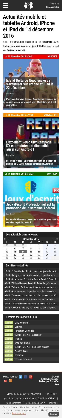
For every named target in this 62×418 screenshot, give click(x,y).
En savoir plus (19, 413)
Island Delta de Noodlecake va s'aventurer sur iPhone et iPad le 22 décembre (29, 84)
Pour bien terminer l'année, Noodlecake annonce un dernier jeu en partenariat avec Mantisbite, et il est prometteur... (31, 102)
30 (23, 245)
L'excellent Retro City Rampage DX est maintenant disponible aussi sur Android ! (28, 145)
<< (5, 239)
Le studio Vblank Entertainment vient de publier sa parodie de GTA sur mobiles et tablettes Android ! (31, 162)
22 (31, 254)
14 (23, 251)
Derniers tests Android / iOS (21, 316)
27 (15, 258)
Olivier (12, 93)
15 (31, 251)
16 (39, 251)
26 (7, 258)
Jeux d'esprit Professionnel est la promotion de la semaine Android (30, 206)
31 (47, 258)
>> (57, 239)
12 (7, 251)
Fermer (53, 414)
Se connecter (52, 7)
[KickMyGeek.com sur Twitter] (20, 376)
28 (7, 245)
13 (15, 251)
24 (47, 254)
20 (15, 254)
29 (15, 245)
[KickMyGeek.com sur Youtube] (5, 380)
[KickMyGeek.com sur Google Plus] (31, 376)
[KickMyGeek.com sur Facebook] (26, 376)
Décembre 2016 (31, 239)
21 (23, 254)
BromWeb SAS (54, 382)
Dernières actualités (17, 265)
